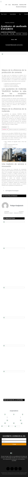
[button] (4, 34)
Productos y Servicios (9, 22)
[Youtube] (16, 468)
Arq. (20, 14)
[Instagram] (20, 468)
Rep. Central (4, 14)
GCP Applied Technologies (12, 190)
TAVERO (4, 129)
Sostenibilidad (13, 14)
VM (7, 129)
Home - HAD (14, 39)
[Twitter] (12, 468)
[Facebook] (8, 468)
